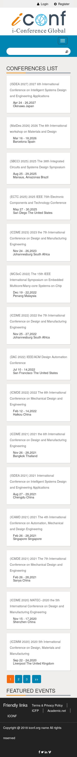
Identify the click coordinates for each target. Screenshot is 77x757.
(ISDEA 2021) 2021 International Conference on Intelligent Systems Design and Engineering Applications (38, 481)
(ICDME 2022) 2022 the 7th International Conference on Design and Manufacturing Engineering (38, 321)
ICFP (35, 710)
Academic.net (56, 710)
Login (44, 4)
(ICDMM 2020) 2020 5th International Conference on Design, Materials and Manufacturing (35, 647)
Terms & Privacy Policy (47, 705)
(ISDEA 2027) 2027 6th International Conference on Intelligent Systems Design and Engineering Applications (38, 90)
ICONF (12, 716)
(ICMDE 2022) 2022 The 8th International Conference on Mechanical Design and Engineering (38, 398)
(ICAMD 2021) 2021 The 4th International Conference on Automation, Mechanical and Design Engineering (38, 523)
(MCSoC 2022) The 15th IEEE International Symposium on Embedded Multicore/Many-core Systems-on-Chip (36, 280)
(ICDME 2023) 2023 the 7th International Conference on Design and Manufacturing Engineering (38, 238)
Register (63, 4)
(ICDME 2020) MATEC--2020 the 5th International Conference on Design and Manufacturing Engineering (37, 606)
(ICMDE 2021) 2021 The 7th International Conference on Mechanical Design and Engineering (38, 564)
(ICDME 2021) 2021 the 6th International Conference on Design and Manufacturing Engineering (38, 440)
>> (36, 679)
